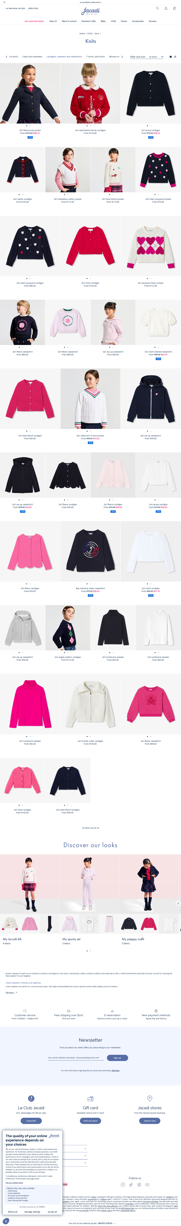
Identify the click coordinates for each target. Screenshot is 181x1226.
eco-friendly (84, 1210)
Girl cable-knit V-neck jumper (90, 435)
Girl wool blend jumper (113, 199)
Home (82, 33)
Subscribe (31, 1120)
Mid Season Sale (127, 1208)
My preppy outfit (133, 939)
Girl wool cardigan (22, 809)
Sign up (117, 1057)
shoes (93, 1197)
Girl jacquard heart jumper (151, 283)
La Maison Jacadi (15, 8)
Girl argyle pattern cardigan (68, 657)
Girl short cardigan (90, 283)
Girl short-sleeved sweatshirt (158, 351)
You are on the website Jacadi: (90, 1223)
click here (115, 1070)
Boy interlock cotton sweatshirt (90, 588)
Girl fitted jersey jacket (30, 130)
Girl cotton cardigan (22, 199)
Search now (149, 1120)
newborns (170, 1197)
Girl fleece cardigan (68, 504)
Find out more (90, 1120)
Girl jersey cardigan (151, 130)
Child (89, 33)
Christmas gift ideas (151, 1201)
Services (33, 8)
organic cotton (106, 1210)
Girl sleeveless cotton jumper (68, 199)
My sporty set (71, 939)
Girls (97, 33)
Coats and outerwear (32, 56)
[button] (34, 21)
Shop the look (47, 941)
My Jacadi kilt (12, 939)
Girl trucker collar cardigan (90, 741)
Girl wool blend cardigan (30, 435)
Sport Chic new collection (108, 1206)
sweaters (66, 1201)
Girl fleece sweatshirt (23, 351)
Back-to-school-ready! (91, 2)
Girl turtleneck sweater (113, 657)
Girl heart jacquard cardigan (30, 283)
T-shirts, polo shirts (95, 56)
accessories (92, 1199)
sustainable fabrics (127, 1210)
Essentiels (129, 1204)
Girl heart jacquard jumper (158, 199)
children (103, 1199)
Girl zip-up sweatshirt (113, 351)
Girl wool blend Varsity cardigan (90, 130)
